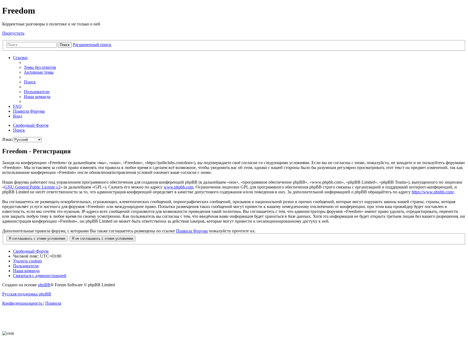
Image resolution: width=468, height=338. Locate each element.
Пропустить (13, 33)
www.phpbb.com (178, 187)
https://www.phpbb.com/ (433, 192)
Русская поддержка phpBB (26, 294)
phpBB (44, 284)
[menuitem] (40, 67)
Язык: (7, 139)
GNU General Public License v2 (32, 187)
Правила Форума (192, 231)
